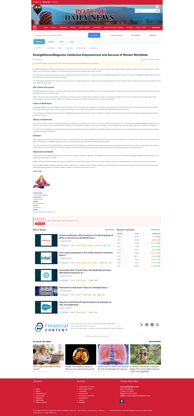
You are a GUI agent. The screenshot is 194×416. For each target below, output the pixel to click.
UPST (103, 295)
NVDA (119, 259)
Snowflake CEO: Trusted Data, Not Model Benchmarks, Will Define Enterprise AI (85, 271)
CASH (89, 295)
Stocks (51, 42)
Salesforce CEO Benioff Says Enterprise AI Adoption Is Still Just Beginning (85, 303)
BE (101, 245)
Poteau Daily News (51, 410)
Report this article (40, 223)
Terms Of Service (117, 328)
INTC (106, 262)
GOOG (119, 250)
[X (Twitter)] (141, 327)
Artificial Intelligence (81, 245)
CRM (95, 312)
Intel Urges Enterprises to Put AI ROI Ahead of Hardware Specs (86, 253)
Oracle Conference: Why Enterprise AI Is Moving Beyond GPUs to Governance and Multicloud (86, 236)
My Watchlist (135, 35)
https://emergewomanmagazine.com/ (44, 212)
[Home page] (97, 11)
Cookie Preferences (50, 413)
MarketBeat (65, 245)
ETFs (61, 42)
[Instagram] (157, 327)
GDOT (94, 295)
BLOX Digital (148, 410)
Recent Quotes (116, 35)
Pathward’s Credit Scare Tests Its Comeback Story (84, 287)
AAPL (119, 240)
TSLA (118, 266)
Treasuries (93, 48)
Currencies (69, 48)
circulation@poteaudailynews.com (138, 396)
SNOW (96, 280)
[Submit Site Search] (157, 11)
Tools (71, 42)
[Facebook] (146, 327)
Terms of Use (81, 410)
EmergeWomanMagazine (82, 81)
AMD (118, 243)
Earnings (90, 245)
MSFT (119, 256)
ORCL (105, 245)
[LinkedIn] (152, 327)
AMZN (119, 237)
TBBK (99, 295)
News (60, 48)
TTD (109, 245)
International (81, 48)
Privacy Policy (103, 328)
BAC (118, 246)
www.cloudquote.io (108, 324)
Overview (50, 48)
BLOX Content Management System (129, 410)
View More (109, 230)
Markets (39, 42)
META (119, 253)
